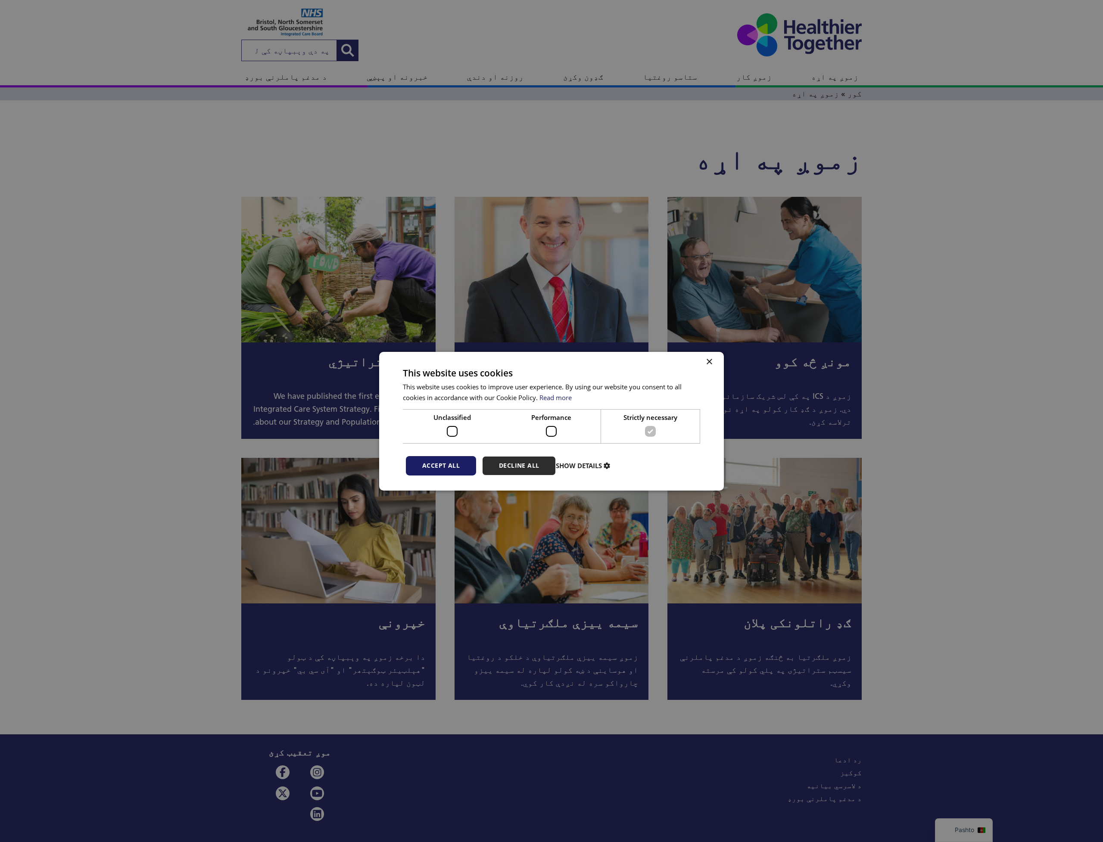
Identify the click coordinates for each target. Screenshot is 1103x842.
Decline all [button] (519, 465)
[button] (584, 465)
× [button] (710, 361)
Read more (555, 397)
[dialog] (551, 420)
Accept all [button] (441, 465)
